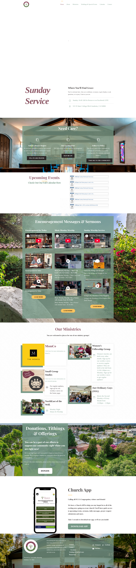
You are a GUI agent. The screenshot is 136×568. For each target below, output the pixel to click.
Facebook (107, 545)
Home (62, 4)
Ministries (75, 4)
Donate (45, 471)
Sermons (71, 544)
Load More (38, 297)
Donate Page (72, 554)
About (68, 4)
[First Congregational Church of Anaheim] (26, 7)
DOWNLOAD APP (79, 526)
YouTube (97, 548)
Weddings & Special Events (89, 4)
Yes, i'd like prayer (36, 158)
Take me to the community (99, 160)
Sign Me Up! (68, 156)
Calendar (102, 4)
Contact (110, 4)
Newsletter (73, 550)
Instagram (98, 545)
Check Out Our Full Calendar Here (44, 182)
